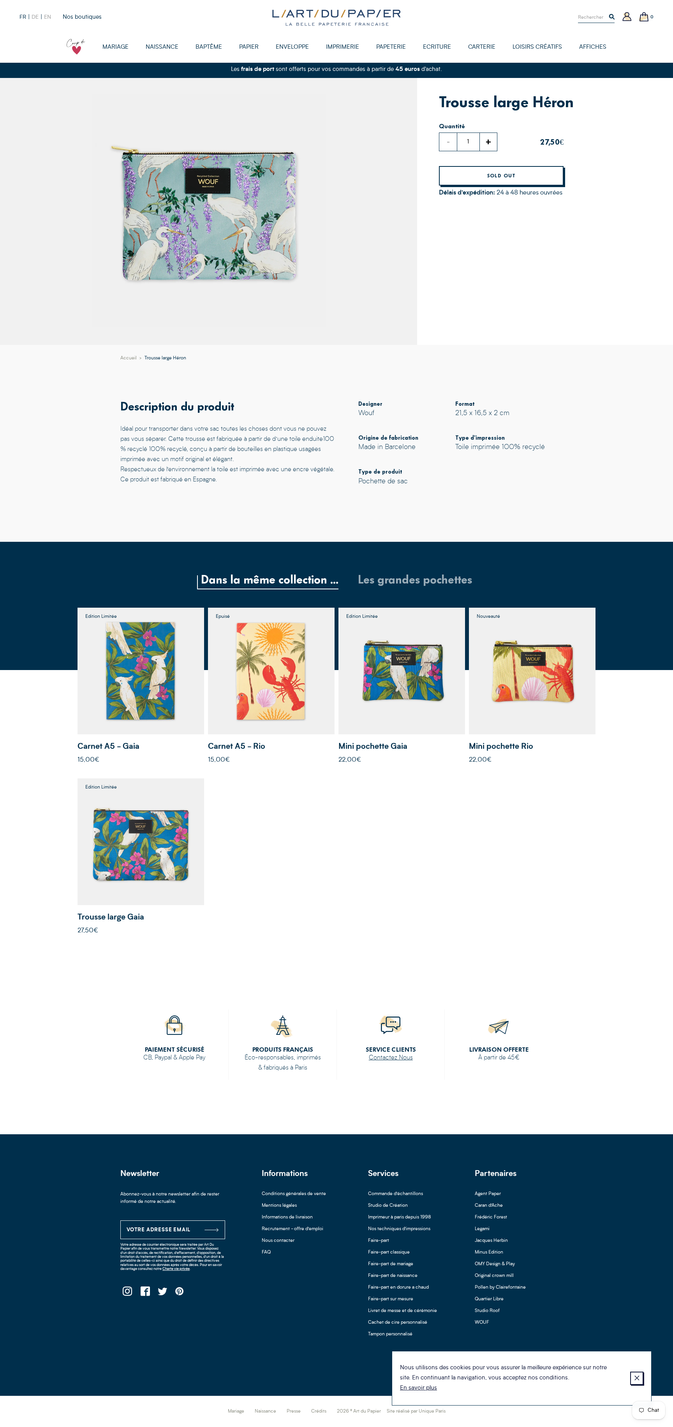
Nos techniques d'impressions (399, 1229)
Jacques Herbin (491, 1240)
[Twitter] (162, 1293)
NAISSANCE (162, 47)
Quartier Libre (489, 1299)
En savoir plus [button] (418, 1388)
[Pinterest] (180, 1293)
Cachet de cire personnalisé (397, 1322)
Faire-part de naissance (393, 1275)
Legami (482, 1229)
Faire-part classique (389, 1252)
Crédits (318, 1411)
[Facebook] (145, 1293)
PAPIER (249, 47)
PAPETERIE (391, 47)
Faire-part (378, 1240)
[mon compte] (627, 17)
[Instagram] (127, 1293)
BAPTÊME (209, 47)
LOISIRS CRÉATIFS (537, 47)
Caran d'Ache (489, 1205)
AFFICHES (592, 47)
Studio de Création (388, 1205)
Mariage (236, 1411)
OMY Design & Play (495, 1264)
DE (35, 17)
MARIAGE (115, 47)
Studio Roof (487, 1311)
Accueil (128, 358)
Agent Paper (488, 1194)
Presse (294, 1411)
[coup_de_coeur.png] (76, 47)
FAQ (266, 1252)
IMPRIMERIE (342, 47)
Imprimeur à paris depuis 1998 (399, 1217)
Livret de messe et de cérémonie (402, 1311)
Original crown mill (494, 1275)
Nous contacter (278, 1240)
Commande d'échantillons (395, 1194)
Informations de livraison (287, 1217)
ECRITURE (437, 47)
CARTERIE (481, 47)
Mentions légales (279, 1205)
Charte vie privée (176, 1269)
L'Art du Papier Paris (336, 17)
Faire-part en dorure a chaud (398, 1287)
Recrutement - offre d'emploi (292, 1229)
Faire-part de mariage (390, 1264)
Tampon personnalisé (390, 1334)
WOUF (482, 1322)
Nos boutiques (82, 17)
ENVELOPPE (292, 47)
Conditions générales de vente (294, 1194)
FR (22, 17)
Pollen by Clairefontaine (500, 1287)
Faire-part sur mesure (390, 1299)
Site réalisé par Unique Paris (416, 1411)
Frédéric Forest (491, 1217)
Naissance (265, 1411)
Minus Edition (489, 1252)
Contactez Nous (391, 1058)
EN (47, 17)
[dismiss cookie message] (636, 1378)
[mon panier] (644, 17)
